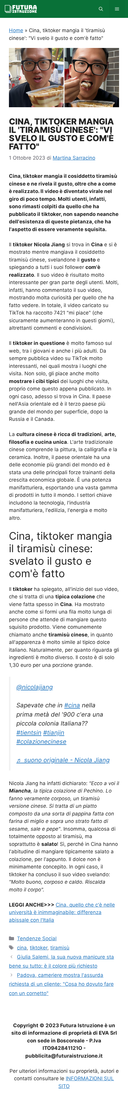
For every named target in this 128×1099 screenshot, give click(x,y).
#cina (72, 705)
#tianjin (53, 732)
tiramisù (59, 948)
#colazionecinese (41, 741)
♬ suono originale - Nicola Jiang (63, 760)
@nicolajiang (34, 687)
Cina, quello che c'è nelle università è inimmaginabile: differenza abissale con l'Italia (62, 912)
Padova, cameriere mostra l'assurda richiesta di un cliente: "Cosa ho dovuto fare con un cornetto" (61, 984)
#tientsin (28, 732)
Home (16, 30)
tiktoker (38, 948)
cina (22, 948)
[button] (101, 9)
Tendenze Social (37, 938)
